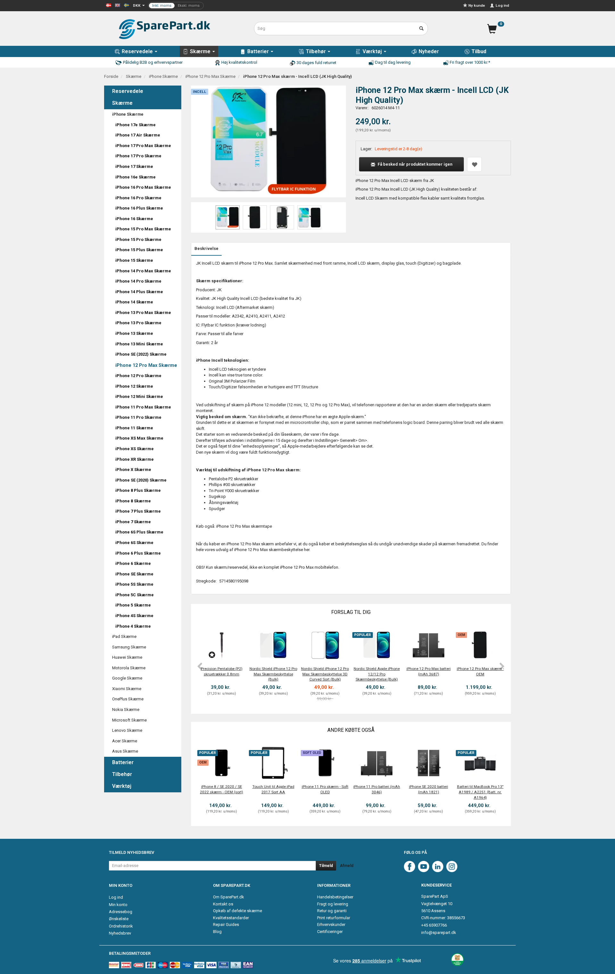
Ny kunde (476, 5)
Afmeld (346, 865)
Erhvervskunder (331, 924)
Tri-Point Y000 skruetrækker (234, 490)
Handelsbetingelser (335, 897)
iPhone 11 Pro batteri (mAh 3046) (376, 789)
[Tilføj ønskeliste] (474, 164)
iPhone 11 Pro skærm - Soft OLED (325, 789)
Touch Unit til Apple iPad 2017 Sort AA (273, 789)
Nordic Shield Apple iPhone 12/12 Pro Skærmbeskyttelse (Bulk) (377, 673)
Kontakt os (223, 904)
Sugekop (217, 496)
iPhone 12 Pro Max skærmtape (244, 526)
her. (307, 549)
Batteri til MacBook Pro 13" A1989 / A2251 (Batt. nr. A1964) (480, 791)
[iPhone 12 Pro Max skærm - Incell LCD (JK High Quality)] (268, 142)
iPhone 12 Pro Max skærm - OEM (480, 671)
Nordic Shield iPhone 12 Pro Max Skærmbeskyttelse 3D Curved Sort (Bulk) (325, 673)
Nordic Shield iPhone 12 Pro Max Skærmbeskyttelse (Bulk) (273, 673)
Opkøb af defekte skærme (237, 910)
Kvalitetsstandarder (231, 917)
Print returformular (333, 917)
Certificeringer (330, 931)
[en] (117, 5)
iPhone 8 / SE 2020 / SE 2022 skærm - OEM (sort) (221, 789)
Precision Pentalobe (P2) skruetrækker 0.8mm (221, 671)
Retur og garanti (332, 910)
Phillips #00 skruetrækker (232, 484)
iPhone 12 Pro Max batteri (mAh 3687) (428, 671)
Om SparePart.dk (228, 897)
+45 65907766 (434, 925)
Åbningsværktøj (223, 502)
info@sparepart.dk (438, 932)
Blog (217, 931)
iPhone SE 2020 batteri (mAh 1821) (428, 789)
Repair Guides (226, 924)
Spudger (217, 508)
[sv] (126, 5)
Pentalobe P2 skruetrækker (233, 478)
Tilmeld (326, 865)
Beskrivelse (206, 248)
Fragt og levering (332, 904)
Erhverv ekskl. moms (176, 5)
